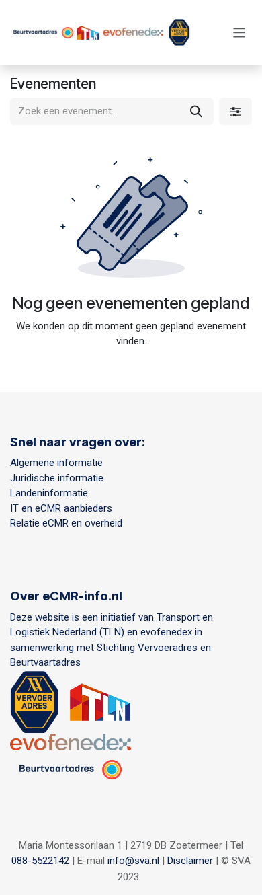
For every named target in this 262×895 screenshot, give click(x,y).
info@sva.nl (133, 861)
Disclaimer (190, 861)
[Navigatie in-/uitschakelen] (239, 32)
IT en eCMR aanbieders (61, 508)
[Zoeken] (196, 111)
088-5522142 (40, 861)
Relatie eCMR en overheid (69, 523)
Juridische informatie (56, 478)
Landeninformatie (49, 493)
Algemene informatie (56, 463)
